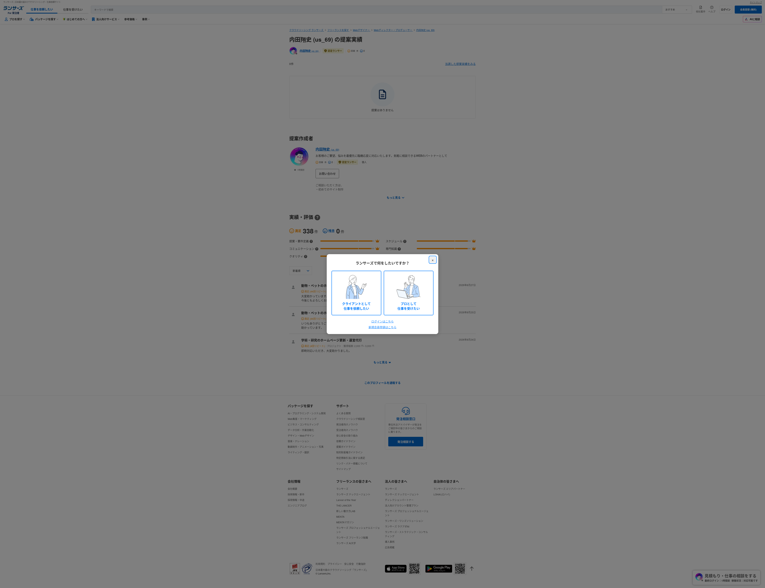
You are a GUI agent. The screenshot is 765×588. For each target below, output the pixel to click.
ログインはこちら (382, 321)
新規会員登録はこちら (382, 327)
